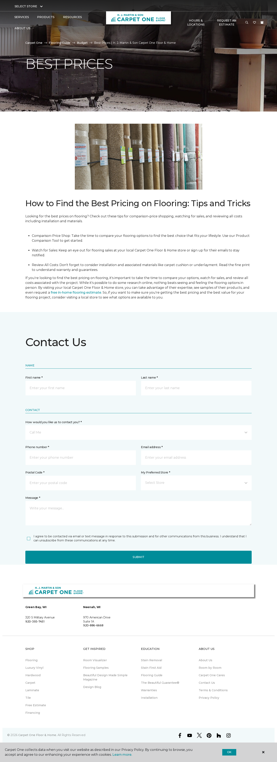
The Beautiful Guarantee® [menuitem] (160, 683)
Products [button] (46, 17)
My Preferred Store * (155, 472)
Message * (32, 497)
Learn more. (122, 755)
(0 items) (262, 22)
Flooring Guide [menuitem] (151, 675)
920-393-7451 (35, 621)
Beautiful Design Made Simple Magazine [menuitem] (105, 677)
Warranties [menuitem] (149, 690)
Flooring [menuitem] (31, 660)
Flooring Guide (59, 43)
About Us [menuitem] (205, 660)
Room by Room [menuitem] (210, 668)
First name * (34, 377)
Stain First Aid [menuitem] (151, 668)
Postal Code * (34, 472)
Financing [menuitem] (32, 713)
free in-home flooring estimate (76, 292)
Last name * (149, 377)
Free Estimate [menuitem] (35, 705)
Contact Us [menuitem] (207, 683)
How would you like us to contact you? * (53, 422)
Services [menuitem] (21, 17)
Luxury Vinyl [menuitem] (34, 668)
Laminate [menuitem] (32, 690)
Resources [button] (72, 17)
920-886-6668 (93, 625)
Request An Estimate (226, 22)
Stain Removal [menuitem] (151, 660)
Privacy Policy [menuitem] (209, 698)
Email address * (152, 447)
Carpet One (33, 43)
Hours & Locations (196, 22)
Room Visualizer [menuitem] (95, 660)
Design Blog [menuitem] (92, 687)
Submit (138, 557)
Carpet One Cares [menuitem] (212, 675)
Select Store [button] (26, 6)
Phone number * (37, 447)
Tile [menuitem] (28, 698)
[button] (247, 22)
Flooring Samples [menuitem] (96, 668)
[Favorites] (254, 22)
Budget (82, 43)
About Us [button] (22, 28)
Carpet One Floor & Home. (37, 735)
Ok (229, 752)
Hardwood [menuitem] (33, 675)
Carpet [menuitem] (30, 683)
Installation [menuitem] (149, 698)
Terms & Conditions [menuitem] (213, 690)
